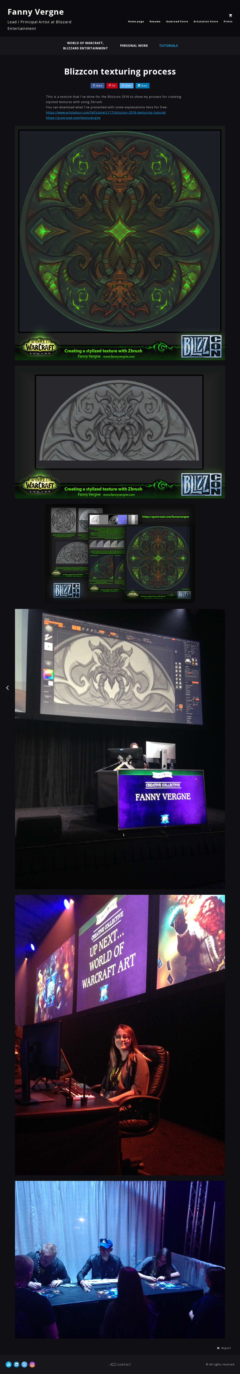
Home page (136, 21)
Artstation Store (206, 21)
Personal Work (134, 46)
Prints (228, 21)
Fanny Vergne (36, 11)
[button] (223, 1348)
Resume (155, 21)
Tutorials (168, 46)
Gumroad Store (177, 21)
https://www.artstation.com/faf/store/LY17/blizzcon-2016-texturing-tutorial (106, 112)
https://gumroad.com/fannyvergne (73, 118)
